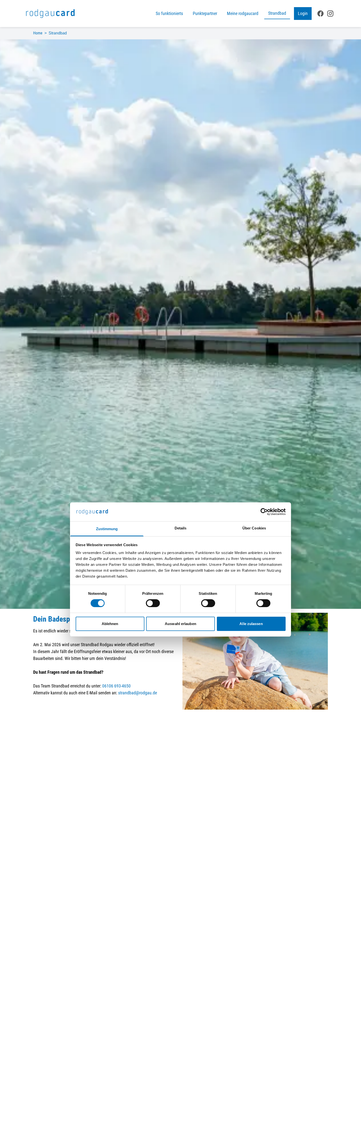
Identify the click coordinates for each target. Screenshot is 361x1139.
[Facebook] (320, 13)
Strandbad (277, 13)
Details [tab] (181, 528)
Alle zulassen (251, 624)
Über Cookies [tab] (254, 528)
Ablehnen (110, 624)
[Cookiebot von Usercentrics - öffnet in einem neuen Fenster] (264, 511)
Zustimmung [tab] (107, 529)
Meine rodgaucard (242, 13)
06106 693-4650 (116, 685)
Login (303, 13)
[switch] (153, 603)
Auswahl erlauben (180, 624)
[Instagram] (330, 13)
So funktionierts (169, 13)
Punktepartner (205, 13)
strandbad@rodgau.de (137, 692)
